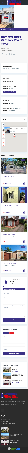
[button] (17, 138)
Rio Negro (14, 86)
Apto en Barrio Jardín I (16, 428)
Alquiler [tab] (6, 333)
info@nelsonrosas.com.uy (10, 423)
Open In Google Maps (10, 91)
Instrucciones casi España (10, 205)
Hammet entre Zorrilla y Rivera (18, 128)
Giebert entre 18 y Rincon (10, 263)
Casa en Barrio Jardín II (9, 234)
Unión (10, 50)
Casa (2, 48)
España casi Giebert (8, 176)
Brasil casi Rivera (17, 380)
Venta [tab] (12, 333)
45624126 (5, 421)
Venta (7, 48)
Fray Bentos (4, 50)
